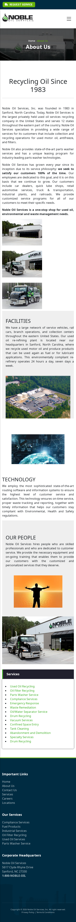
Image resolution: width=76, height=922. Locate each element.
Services (7, 794)
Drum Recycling (20, 716)
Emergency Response (24, 703)
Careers (7, 798)
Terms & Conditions (45, 912)
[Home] (18, 17)
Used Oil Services (13, 839)
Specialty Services (22, 737)
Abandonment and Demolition (30, 733)
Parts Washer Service (24, 695)
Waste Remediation (23, 707)
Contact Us (9, 790)
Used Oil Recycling (22, 686)
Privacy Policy (28, 912)
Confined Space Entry (24, 724)
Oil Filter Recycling (22, 691)
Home (31, 40)
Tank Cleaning (19, 729)
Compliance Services (23, 699)
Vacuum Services (21, 720)
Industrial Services (14, 831)
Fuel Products (11, 826)
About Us (8, 786)
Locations (8, 803)
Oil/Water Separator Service (28, 712)
